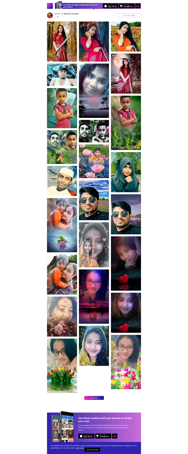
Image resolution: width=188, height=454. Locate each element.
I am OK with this (92, 450)
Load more (94, 398)
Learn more (79, 448)
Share (129, 15)
